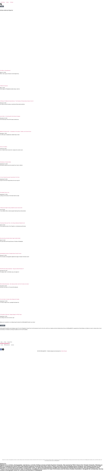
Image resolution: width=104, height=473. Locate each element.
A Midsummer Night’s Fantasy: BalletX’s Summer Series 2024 (11, 207)
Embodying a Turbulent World (5, 162)
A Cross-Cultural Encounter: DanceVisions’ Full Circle (9, 177)
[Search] (1, 4)
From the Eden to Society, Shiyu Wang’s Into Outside (9, 299)
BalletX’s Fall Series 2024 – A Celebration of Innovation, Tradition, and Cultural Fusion (15, 131)
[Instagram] (3, 349)
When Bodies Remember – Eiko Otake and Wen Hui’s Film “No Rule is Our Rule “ (14, 283)
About (7, 2)
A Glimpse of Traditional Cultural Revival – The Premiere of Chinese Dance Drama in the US (16, 101)
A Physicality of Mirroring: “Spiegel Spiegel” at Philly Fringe (10, 314)
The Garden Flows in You (4, 192)
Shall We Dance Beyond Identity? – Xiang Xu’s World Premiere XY (12, 268)
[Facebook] (1, 349)
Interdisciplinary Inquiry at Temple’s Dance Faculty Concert (10, 253)
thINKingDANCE (5, 343)
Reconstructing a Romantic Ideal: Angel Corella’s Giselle (10, 238)
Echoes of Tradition (3, 146)
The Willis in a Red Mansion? (5, 70)
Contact (11, 2)
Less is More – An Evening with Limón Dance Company (10, 116)
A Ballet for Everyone (4, 85)
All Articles (3, 2)
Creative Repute (64, 351)
